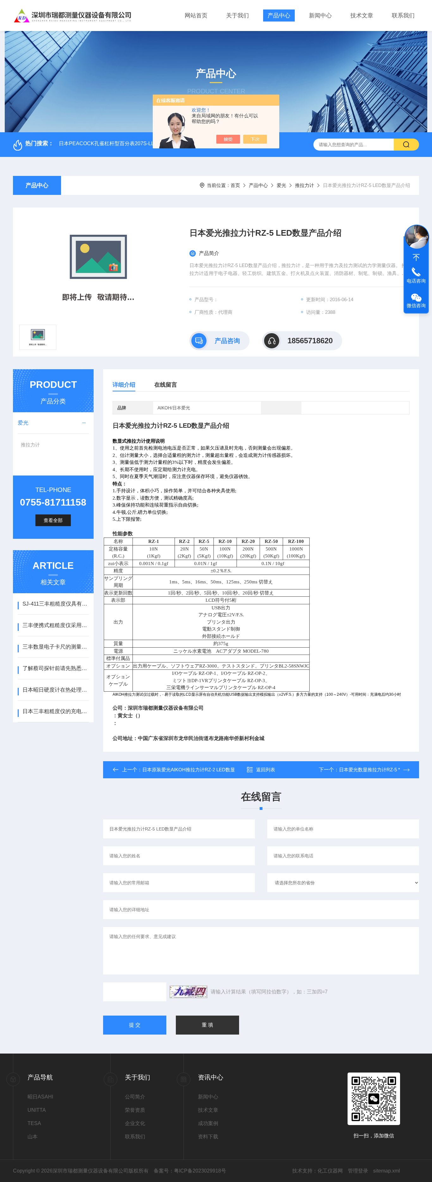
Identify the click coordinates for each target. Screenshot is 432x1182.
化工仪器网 (330, 1170)
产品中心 (279, 15)
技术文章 (361, 15)
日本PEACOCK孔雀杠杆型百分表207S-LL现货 (111, 143)
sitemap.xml (386, 1170)
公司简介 (135, 1096)
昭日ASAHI (40, 1096)
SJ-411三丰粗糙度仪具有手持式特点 (55, 604)
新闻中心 (320, 15)
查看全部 (53, 520)
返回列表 (265, 769)
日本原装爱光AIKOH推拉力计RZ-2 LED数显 (188, 769)
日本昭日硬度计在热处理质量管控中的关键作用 (55, 690)
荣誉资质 (135, 1110)
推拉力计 (304, 185)
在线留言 (165, 385)
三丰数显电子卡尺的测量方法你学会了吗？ (55, 647)
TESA (34, 1123)
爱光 (281, 185)
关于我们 (237, 15)
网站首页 (196, 15)
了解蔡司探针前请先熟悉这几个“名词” (55, 668)
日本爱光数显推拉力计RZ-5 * (369, 769)
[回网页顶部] (416, 257)
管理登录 (358, 1170)
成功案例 (208, 1123)
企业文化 (135, 1123)
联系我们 (403, 15)
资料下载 (208, 1136)
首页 (235, 185)
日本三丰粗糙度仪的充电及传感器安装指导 (55, 711)
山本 (33, 1136)
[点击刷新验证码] (188, 992)
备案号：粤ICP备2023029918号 (190, 1170)
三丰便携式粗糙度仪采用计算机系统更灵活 (55, 625)
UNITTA (37, 1110)
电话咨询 (416, 280)
